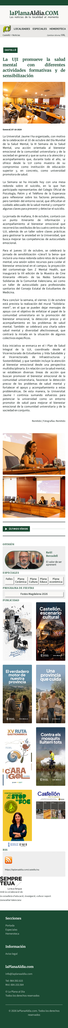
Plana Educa (43, 580)
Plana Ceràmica (20, 580)
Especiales (40, 29)
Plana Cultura (33, 580)
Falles (9, 579)
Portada (10, 925)
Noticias (16, 35)
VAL (63, 35)
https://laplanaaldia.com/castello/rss (22, 869)
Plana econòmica (56, 580)
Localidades (22, 29)
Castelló (6, 35)
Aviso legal (11, 954)
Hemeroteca (58, 29)
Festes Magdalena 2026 (34, 594)
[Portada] (6, 29)
